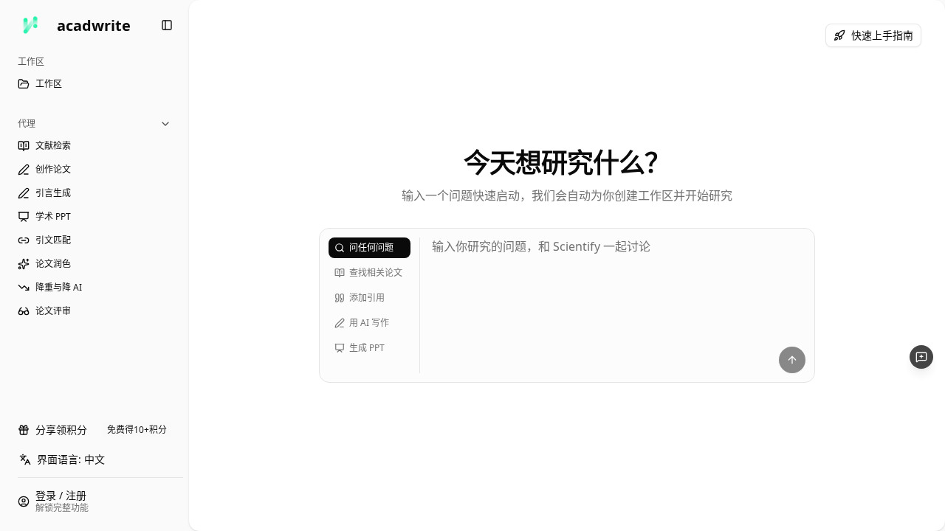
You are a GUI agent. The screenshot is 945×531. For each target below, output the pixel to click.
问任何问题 (371, 247)
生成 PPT (367, 347)
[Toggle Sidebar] (189, 265)
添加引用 (367, 297)
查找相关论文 (375, 272)
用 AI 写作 (369, 322)
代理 (26, 123)
